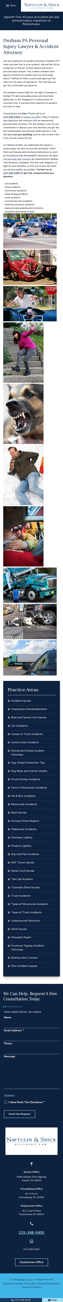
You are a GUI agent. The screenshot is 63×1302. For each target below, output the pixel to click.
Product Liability (21, 846)
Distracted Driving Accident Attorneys (27, 752)
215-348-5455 (11, 117)
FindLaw (37, 1287)
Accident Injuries (21, 701)
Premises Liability (21, 837)
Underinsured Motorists (25, 920)
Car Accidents (19, 725)
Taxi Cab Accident (22, 879)
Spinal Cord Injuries (22, 871)
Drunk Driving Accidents (25, 779)
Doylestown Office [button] (31, 1262)
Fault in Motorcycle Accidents (29, 787)
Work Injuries (19, 929)
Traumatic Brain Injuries (25, 887)
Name (7, 1017)
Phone (8, 1043)
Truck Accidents (20, 895)
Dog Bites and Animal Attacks (29, 771)
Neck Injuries (19, 812)
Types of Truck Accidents (26, 912)
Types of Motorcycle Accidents (29, 904)
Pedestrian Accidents (24, 829)
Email (54, 1300)
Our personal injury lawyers (17, 159)
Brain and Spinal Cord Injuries (28, 717)
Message (9, 1056)
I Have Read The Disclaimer (26, 1102)
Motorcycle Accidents (24, 804)
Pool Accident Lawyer (24, 966)
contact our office (32, 117)
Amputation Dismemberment (29, 709)
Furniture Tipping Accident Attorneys (27, 947)
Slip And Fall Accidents (25, 854)
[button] (10, 5)
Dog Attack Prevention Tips (28, 762)
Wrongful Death (21, 937)
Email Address (14, 1030)
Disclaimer (9, 1095)
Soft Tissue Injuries (22, 862)
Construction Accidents (25, 742)
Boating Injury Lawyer (24, 957)
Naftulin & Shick (25, 1279)
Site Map (19, 1283)
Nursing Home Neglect (25, 821)
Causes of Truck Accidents (27, 734)
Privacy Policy (30, 1283)
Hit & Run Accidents (23, 796)
